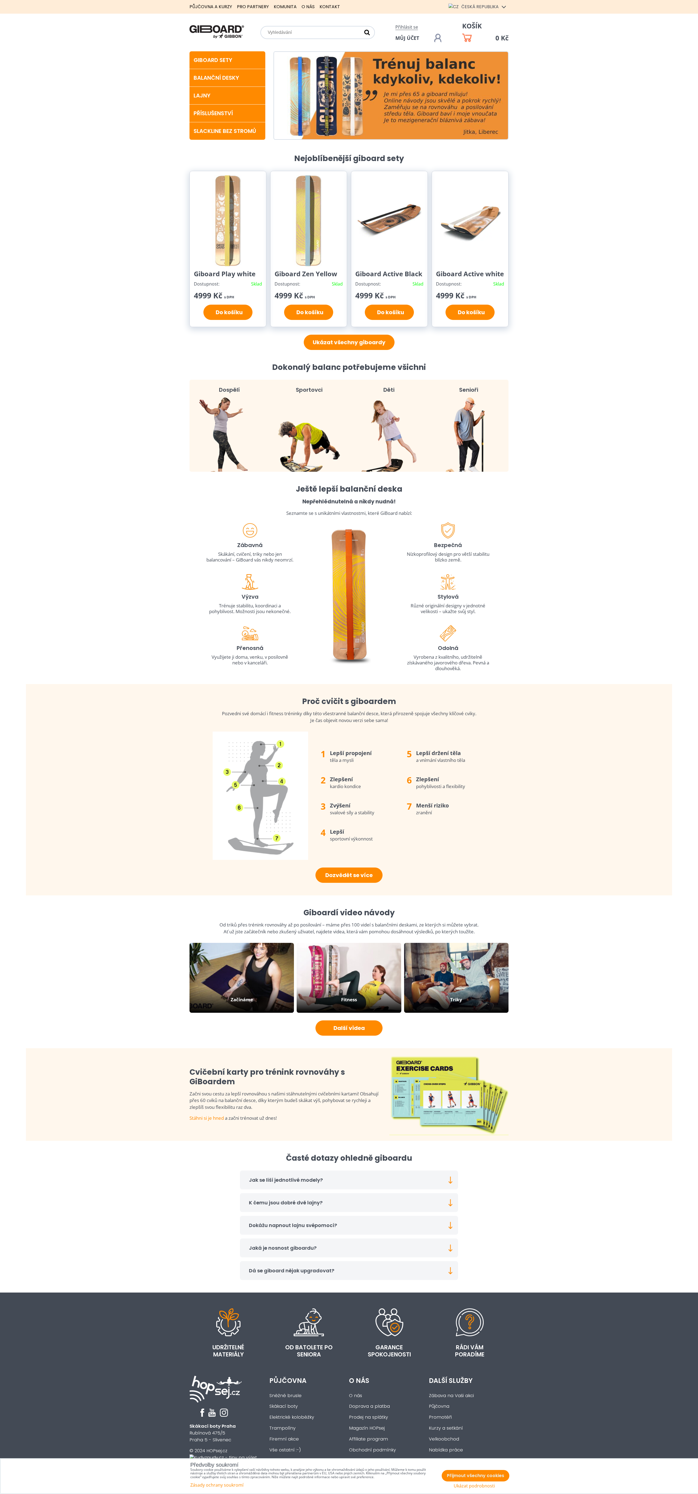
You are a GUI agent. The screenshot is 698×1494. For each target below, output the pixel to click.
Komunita (285, 7)
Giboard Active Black (388, 273)
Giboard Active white (470, 273)
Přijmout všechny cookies (475, 1475)
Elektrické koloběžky (291, 1417)
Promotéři (440, 1417)
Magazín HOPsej (367, 1428)
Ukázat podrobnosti (474, 1486)
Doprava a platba (369, 1406)
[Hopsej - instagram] (224, 1415)
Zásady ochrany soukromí (216, 1485)
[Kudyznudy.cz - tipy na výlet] (223, 1457)
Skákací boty (283, 1406)
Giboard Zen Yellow (306, 273)
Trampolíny (282, 1428)
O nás (308, 7)
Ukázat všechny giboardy (349, 342)
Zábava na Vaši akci (451, 1395)
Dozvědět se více (349, 875)
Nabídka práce (446, 1450)
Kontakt (330, 7)
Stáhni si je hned (206, 1118)
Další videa (349, 1028)
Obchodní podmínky (372, 1450)
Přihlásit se (406, 27)
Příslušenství (213, 113)
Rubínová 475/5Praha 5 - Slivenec (212, 1433)
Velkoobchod (444, 1439)
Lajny (202, 95)
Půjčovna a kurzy (210, 7)
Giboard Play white (224, 273)
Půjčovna (287, 1380)
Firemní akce (284, 1439)
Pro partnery (253, 7)
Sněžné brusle (285, 1395)
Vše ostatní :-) (285, 1450)
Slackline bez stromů (225, 131)
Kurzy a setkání (446, 1428)
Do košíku (228, 312)
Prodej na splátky (368, 1417)
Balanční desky (216, 78)
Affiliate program (368, 1439)
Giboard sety (213, 60)
